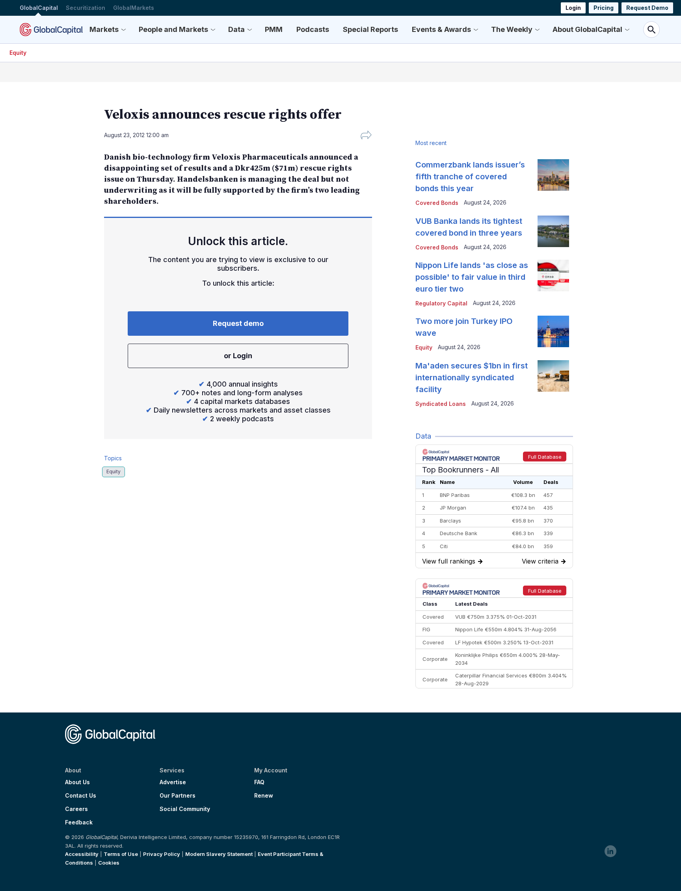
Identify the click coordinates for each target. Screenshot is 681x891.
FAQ (259, 782)
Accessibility (82, 854)
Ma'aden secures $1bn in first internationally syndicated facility (471, 377)
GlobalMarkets (133, 7)
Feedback (79, 822)
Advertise (173, 782)
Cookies (108, 862)
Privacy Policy (161, 854)
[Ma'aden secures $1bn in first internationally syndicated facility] (553, 376)
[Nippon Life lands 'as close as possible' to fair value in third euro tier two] (553, 275)
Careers (76, 809)
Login (573, 7)
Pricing (604, 7)
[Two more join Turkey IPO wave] (553, 331)
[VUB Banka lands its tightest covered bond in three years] (553, 231)
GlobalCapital (39, 7)
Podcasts (312, 29)
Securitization (85, 7)
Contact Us (80, 795)
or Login (238, 356)
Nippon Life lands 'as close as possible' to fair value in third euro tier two (471, 277)
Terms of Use (121, 854)
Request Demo (647, 7)
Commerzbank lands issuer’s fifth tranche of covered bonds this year (470, 176)
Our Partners (177, 795)
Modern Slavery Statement (219, 854)
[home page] (51, 29)
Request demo (238, 323)
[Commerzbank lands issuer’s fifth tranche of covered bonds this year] (553, 175)
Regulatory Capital (441, 303)
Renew (263, 795)
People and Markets (173, 29)
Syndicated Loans (440, 403)
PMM (274, 29)
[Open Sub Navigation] (123, 29)
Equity (17, 52)
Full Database (545, 457)
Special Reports (370, 29)
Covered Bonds (436, 202)
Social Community (185, 809)
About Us (77, 782)
